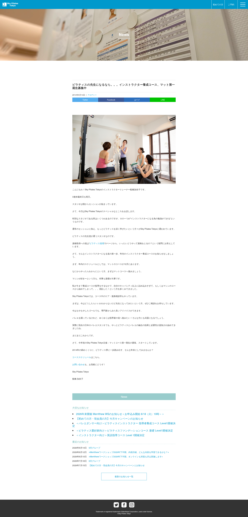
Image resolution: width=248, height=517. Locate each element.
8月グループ (94, 460)
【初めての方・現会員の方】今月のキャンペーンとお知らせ (117, 465)
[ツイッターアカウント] (116, 504)
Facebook (111, 99)
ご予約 (231, 4)
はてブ (137, 99)
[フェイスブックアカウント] (124, 504)
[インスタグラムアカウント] (131, 504)
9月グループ (94, 447)
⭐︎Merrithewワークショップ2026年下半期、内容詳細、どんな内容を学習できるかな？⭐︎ (129, 452)
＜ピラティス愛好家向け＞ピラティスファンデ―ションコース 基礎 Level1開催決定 (124, 430)
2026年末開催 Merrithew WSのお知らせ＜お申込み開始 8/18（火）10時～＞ (120, 414)
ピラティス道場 (97, 243)
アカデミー (92, 95)
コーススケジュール (81, 357)
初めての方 (218, 4)
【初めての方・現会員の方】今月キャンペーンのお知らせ (109, 418)
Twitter (85, 99)
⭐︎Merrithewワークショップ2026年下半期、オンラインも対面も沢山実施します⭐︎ (126, 456)
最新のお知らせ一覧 (124, 476)
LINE (163, 99)
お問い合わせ (78, 364)
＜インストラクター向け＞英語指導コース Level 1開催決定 (110, 435)
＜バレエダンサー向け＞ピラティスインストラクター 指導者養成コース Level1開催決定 (124, 424)
